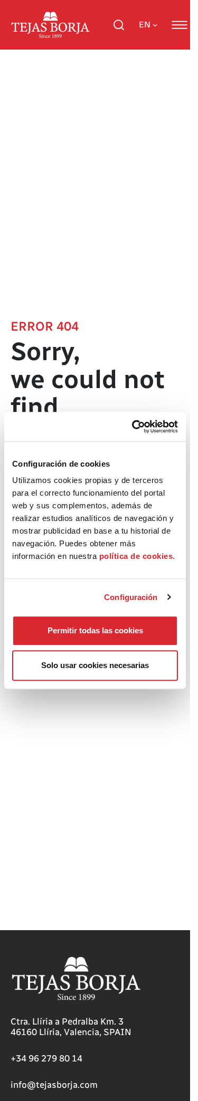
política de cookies (136, 556)
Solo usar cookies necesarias (95, 665)
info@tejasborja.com (54, 1084)
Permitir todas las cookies (95, 630)
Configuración (130, 597)
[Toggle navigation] (179, 25)
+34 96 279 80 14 (46, 1058)
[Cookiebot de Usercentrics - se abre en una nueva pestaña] (134, 426)
